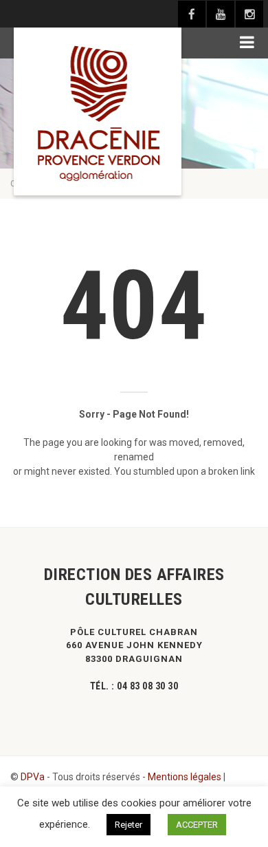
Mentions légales (184, 776)
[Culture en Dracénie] (97, 111)
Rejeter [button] (128, 824)
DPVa (33, 776)
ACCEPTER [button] (197, 824)
